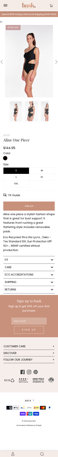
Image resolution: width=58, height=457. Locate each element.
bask (30, 421)
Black (5, 158)
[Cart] (51, 5)
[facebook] (22, 372)
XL (42, 177)
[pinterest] (35, 372)
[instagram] (29, 372)
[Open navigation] (7, 5)
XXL (16, 183)
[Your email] (29, 321)
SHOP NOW (50, 14)
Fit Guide (14, 195)
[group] (15, 111)
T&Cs (34, 421)
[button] (7, 111)
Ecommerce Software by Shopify (29, 425)
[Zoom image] (29, 62)
